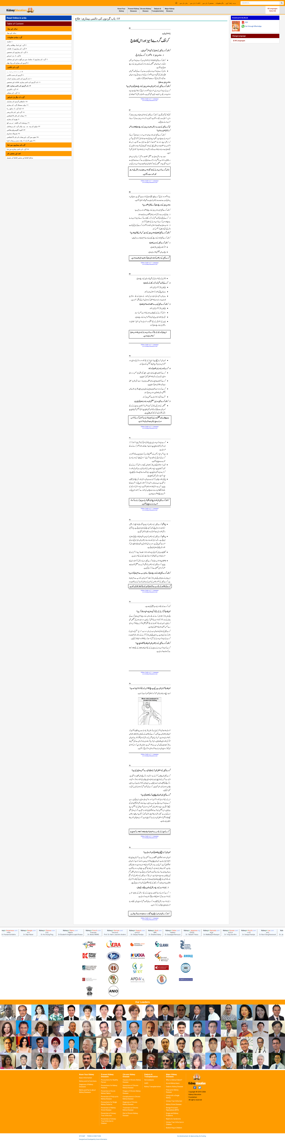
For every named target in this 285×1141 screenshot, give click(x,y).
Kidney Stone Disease (173, 1104)
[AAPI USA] (113, 956)
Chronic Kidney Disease (145, 10)
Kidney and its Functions (88, 1081)
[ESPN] (186, 944)
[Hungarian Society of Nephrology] (89, 979)
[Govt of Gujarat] (89, 991)
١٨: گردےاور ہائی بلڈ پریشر (15, 112)
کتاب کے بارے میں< (195, 3)
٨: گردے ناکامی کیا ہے (15, 71)
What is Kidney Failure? (174, 1080)
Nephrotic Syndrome (173, 1119)
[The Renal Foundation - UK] (137, 956)
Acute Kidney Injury (172, 1083)
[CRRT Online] (186, 979)
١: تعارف (10, 42)
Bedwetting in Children (174, 1128)
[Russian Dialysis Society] (89, 967)
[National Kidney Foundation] (137, 944)
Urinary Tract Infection (174, 1101)
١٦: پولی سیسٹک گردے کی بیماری (17, 105)
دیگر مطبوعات (220, 3)
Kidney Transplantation (152, 1086)
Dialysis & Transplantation (158, 10)
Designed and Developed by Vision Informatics (93, 1139)
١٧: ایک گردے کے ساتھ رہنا (15, 109)
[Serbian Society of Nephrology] (186, 967)
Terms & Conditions (94, 1136)
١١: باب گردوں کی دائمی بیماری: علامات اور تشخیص (24, 82)
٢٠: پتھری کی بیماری (13, 119)
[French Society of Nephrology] (137, 967)
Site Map (82, 1136)
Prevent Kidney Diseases (133, 10)
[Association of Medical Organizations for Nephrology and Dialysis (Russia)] (186, 956)
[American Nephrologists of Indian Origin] (113, 991)
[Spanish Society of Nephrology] (162, 956)
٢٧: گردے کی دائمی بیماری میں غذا (18, 149)
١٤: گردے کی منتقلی (13, 93)
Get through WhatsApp (253, 26)
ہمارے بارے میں (184, 3)
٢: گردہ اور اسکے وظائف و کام (16, 45)
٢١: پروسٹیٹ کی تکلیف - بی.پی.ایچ (18, 123)
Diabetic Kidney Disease (174, 1086)
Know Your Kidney (121, 10)
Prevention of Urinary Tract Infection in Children (108, 1121)
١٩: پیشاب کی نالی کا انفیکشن (16, 116)
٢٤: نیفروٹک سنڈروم (13, 133)
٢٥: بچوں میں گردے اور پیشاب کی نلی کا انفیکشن (23, 137)
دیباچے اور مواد (11, 33)
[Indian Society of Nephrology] (113, 967)
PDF (246, 22)
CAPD (146, 1083)
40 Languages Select (272, 10)
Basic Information (85, 1078)
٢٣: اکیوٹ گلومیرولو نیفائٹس (16, 130)
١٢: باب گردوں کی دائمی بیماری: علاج (19, 86)
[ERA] (113, 944)
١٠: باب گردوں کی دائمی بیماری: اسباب (19, 79)
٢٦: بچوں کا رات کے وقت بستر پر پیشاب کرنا (21, 141)
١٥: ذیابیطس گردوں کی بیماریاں (17, 101)
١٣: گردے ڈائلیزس (12, 89)
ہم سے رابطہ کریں (231, 3)
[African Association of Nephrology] (113, 979)
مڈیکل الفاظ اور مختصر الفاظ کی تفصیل (20, 158)
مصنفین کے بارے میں (208, 3)
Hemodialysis (149, 1080)
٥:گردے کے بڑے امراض (14, 56)
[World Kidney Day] (89, 944)
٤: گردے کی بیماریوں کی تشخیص (17, 52)
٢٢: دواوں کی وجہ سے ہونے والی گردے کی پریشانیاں (23, 126)
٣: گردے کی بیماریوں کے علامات (17, 49)
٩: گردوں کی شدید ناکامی (15, 75)
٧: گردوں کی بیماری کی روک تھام (17, 63)
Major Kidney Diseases (169, 10)
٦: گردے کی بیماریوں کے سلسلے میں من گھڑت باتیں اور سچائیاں (27, 59)
